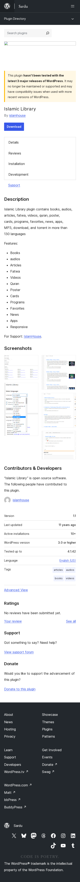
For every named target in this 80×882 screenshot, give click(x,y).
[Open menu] (73, 6)
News (8, 722)
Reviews (14, 153)
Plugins (47, 729)
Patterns (48, 736)
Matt (10, 792)
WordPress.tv (16, 772)
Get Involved (52, 750)
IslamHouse (32, 336)
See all (71, 621)
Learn (8, 750)
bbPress (12, 800)
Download (14, 126)
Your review (13, 621)
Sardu (18, 826)
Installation (16, 164)
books (59, 578)
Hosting (10, 729)
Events (47, 757)
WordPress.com (18, 785)
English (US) (67, 560)
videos (70, 578)
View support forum (19, 652)
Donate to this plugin (19, 689)
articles (58, 569)
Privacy (9, 736)
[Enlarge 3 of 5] (70, 361)
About (8, 715)
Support (14, 185)
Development (18, 174)
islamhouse (17, 115)
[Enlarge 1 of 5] (33, 361)
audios (70, 569)
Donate (49, 764)
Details (13, 142)
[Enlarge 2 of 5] (33, 388)
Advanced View (16, 590)
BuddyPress (15, 807)
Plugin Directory (15, 18)
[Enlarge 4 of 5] (70, 398)
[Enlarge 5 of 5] (70, 436)
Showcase (50, 715)
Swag (48, 772)
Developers (12, 764)
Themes (48, 722)
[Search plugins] (47, 33)
